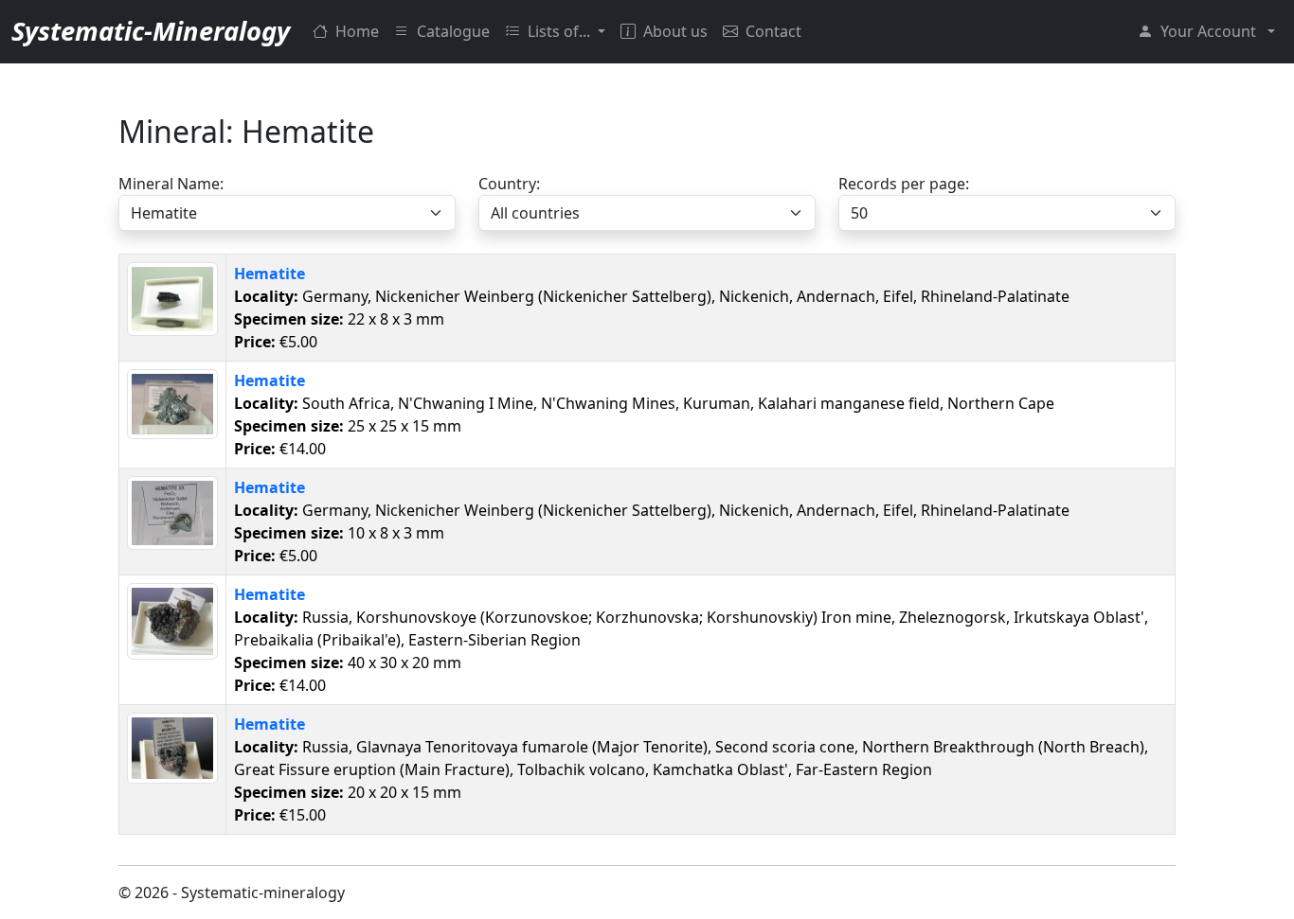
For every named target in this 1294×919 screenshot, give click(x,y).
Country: (509, 183)
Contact (773, 31)
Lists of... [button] (561, 31)
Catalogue (453, 31)
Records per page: (903, 183)
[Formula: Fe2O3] (172, 297)
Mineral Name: (171, 183)
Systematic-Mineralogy (150, 30)
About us (675, 31)
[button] (1206, 31)
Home (357, 31)
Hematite (269, 273)
